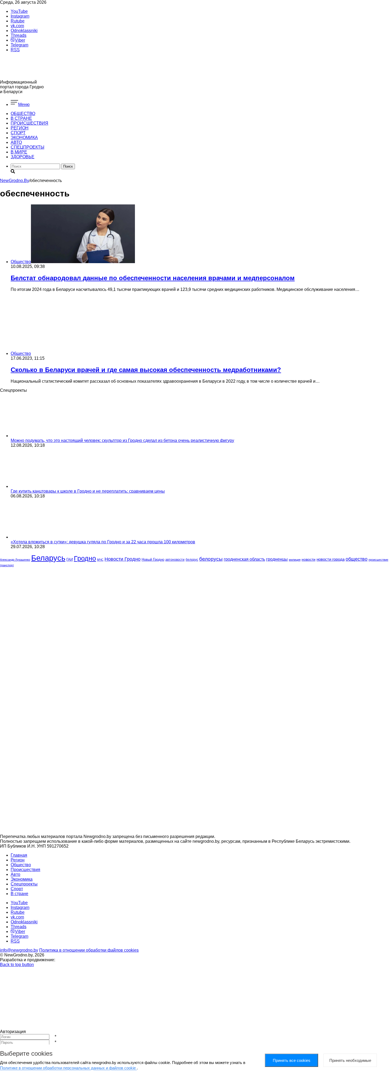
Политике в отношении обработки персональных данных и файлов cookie (68, 1068)
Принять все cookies (291, 1060)
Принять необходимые (350, 1060)
